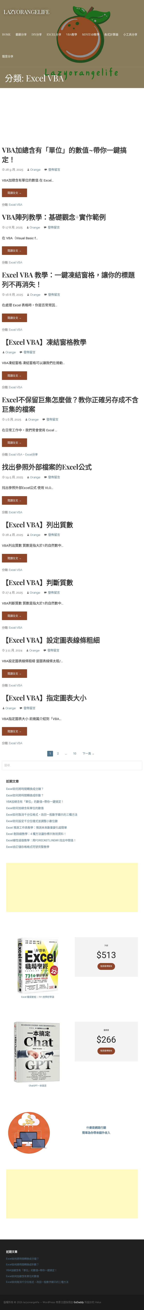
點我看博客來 (106, 966)
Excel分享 (54, 34)
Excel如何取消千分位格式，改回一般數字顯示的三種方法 (41, 814)
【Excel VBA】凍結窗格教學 (44, 341)
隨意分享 (7, 56)
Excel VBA (15, 204)
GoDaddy (79, 1302)
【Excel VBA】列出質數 (37, 524)
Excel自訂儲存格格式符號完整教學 (27, 847)
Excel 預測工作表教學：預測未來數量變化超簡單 (36, 827)
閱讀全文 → (14, 192)
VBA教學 (71, 34)
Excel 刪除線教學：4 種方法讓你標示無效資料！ (36, 834)
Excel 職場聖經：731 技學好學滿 (37, 997)
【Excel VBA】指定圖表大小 (44, 697)
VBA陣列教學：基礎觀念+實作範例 (54, 216)
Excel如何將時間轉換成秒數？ (25, 795)
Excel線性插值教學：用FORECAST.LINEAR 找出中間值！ (41, 840)
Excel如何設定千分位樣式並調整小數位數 (32, 821)
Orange (35, 169)
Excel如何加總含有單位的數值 (25, 808)
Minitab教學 (90, 34)
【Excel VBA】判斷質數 (37, 582)
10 (74, 753)
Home (6, 34)
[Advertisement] (72, 118)
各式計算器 (111, 34)
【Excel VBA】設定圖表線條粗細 (51, 639)
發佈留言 (54, 169)
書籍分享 (21, 34)
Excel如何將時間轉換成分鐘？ (25, 789)
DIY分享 (37, 34)
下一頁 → (88, 753)
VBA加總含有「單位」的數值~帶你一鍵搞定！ (35, 801)
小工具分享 (130, 34)
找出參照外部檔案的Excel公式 (47, 466)
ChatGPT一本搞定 (38, 1085)
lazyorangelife (26, 11)
